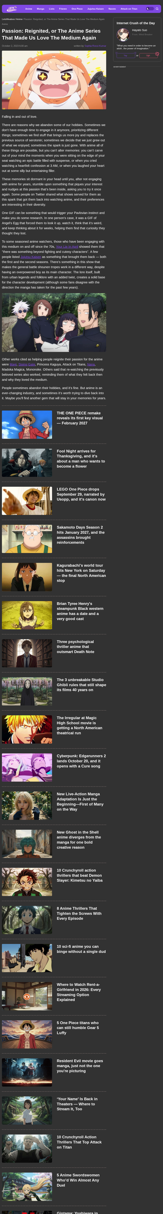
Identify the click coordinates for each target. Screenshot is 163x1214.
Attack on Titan (129, 8)
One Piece (77, 8)
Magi (13, 364)
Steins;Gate (26, 364)
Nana (91, 364)
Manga (40, 8)
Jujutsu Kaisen (95, 8)
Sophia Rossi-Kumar (95, 45)
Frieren (63, 8)
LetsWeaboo (8, 19)
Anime (28, 8)
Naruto (112, 8)
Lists (51, 8)
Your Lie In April (67, 246)
